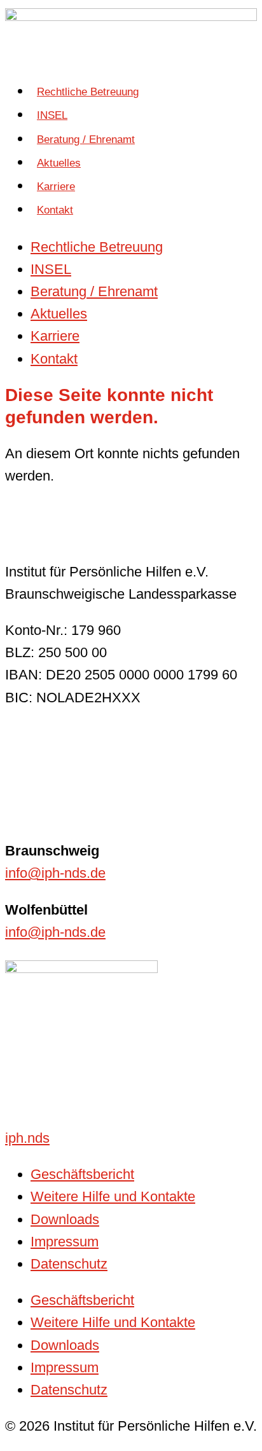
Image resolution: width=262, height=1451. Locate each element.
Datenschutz (69, 1264)
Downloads (65, 1219)
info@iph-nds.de (55, 873)
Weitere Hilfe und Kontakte (113, 1196)
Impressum (65, 1242)
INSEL (52, 115)
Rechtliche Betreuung (88, 92)
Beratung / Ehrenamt (86, 139)
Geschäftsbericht (82, 1174)
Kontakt (55, 210)
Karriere (56, 187)
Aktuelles (59, 163)
